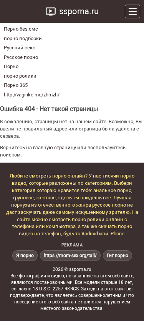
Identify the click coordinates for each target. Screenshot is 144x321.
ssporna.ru (79, 11)
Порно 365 (16, 85)
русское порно (109, 205)
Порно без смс (21, 29)
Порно (11, 66)
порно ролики (20, 76)
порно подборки (23, 38)
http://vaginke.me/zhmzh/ (32, 95)
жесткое (46, 197)
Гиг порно (117, 255)
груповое (23, 197)
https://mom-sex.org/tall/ (70, 255)
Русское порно (21, 57)
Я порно (25, 255)
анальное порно (112, 190)
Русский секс (19, 48)
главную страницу (54, 147)
